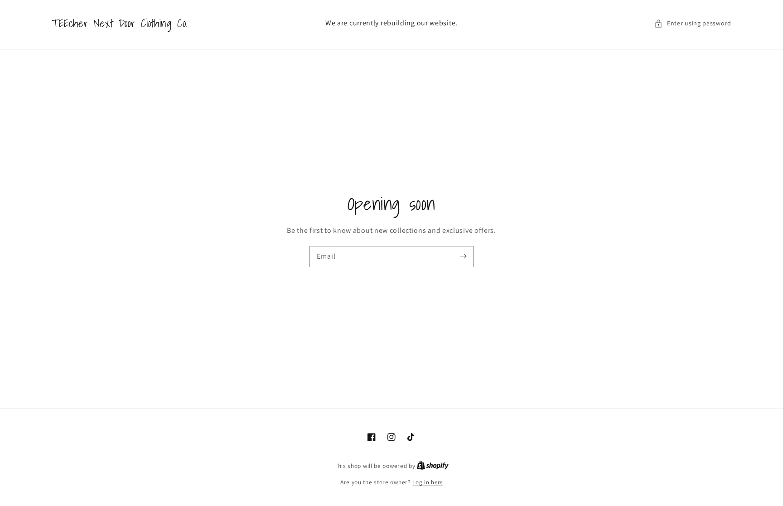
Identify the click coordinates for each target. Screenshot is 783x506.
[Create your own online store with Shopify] (433, 466)
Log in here (427, 482)
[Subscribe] (463, 256)
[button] (692, 23)
